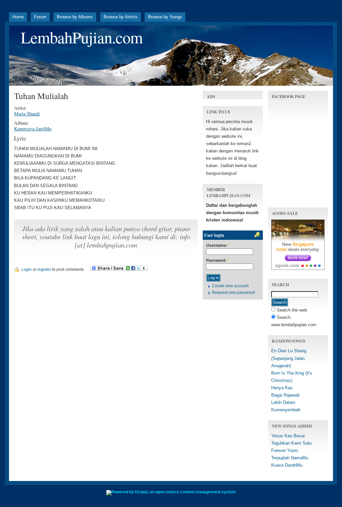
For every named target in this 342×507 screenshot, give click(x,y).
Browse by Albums (75, 16)
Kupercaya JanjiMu (32, 128)
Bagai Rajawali (285, 395)
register (44, 269)
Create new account (230, 286)
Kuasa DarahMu (286, 465)
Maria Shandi (27, 113)
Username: (218, 245)
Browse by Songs (165, 16)
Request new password (233, 292)
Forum (40, 16)
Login (26, 269)
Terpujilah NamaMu (289, 457)
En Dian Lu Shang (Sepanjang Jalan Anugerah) (288, 358)
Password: (217, 261)
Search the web (291, 310)
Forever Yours (284, 450)
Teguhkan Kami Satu (291, 443)
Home (18, 16)
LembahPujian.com (82, 37)
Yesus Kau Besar (288, 435)
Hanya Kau (282, 387)
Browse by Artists (121, 16)
